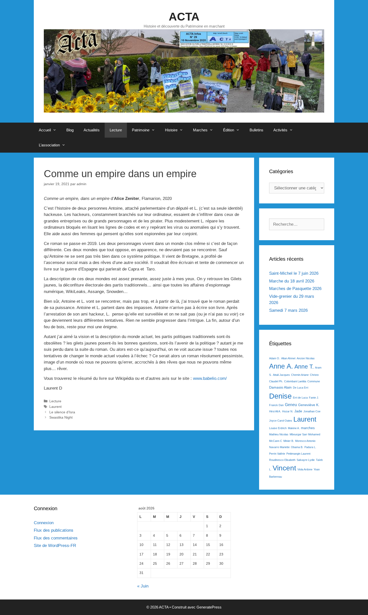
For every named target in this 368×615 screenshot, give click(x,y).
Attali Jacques (281, 374)
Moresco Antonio (305, 440)
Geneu (291, 404)
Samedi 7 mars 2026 (288, 310)
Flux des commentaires (56, 538)
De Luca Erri (300, 387)
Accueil (45, 130)
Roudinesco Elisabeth (282, 459)
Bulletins (256, 130)
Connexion (44, 522)
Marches (200, 130)
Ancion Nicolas (306, 358)
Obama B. (297, 447)
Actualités (92, 130)
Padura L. (310, 447)
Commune (313, 381)
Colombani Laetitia (295, 381)
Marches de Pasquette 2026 (295, 288)
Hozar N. (287, 411)
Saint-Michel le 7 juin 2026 (293, 273)
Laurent (55, 407)
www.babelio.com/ (210, 378)
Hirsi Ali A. (275, 411)
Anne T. (304, 366)
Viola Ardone (304, 469)
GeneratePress (209, 607)
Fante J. (314, 397)
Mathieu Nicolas (278, 434)
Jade (298, 411)
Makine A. (294, 428)
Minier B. (288, 440)
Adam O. (274, 358)
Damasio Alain (280, 387)
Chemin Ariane (300, 374)
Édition (228, 130)
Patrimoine (140, 130)
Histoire (171, 130)
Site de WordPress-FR (55, 545)
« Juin (142, 586)
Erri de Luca (300, 397)
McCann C (275, 440)
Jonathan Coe (311, 411)
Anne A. (281, 366)
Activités (280, 130)
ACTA (184, 16)
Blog (70, 130)
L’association (49, 145)
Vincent (284, 468)
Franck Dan (276, 405)
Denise (280, 396)
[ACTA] (184, 70)
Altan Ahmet (288, 358)
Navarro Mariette (279, 447)
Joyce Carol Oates (280, 420)
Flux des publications (53, 530)
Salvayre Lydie (306, 459)
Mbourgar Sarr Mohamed (305, 434)
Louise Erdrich (278, 428)
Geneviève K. (308, 405)
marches (308, 428)
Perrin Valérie (277, 453)
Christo (314, 374)
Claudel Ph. (276, 381)
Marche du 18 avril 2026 (291, 281)
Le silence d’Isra (62, 412)
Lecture (116, 130)
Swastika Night (61, 417)
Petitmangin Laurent (298, 453)
